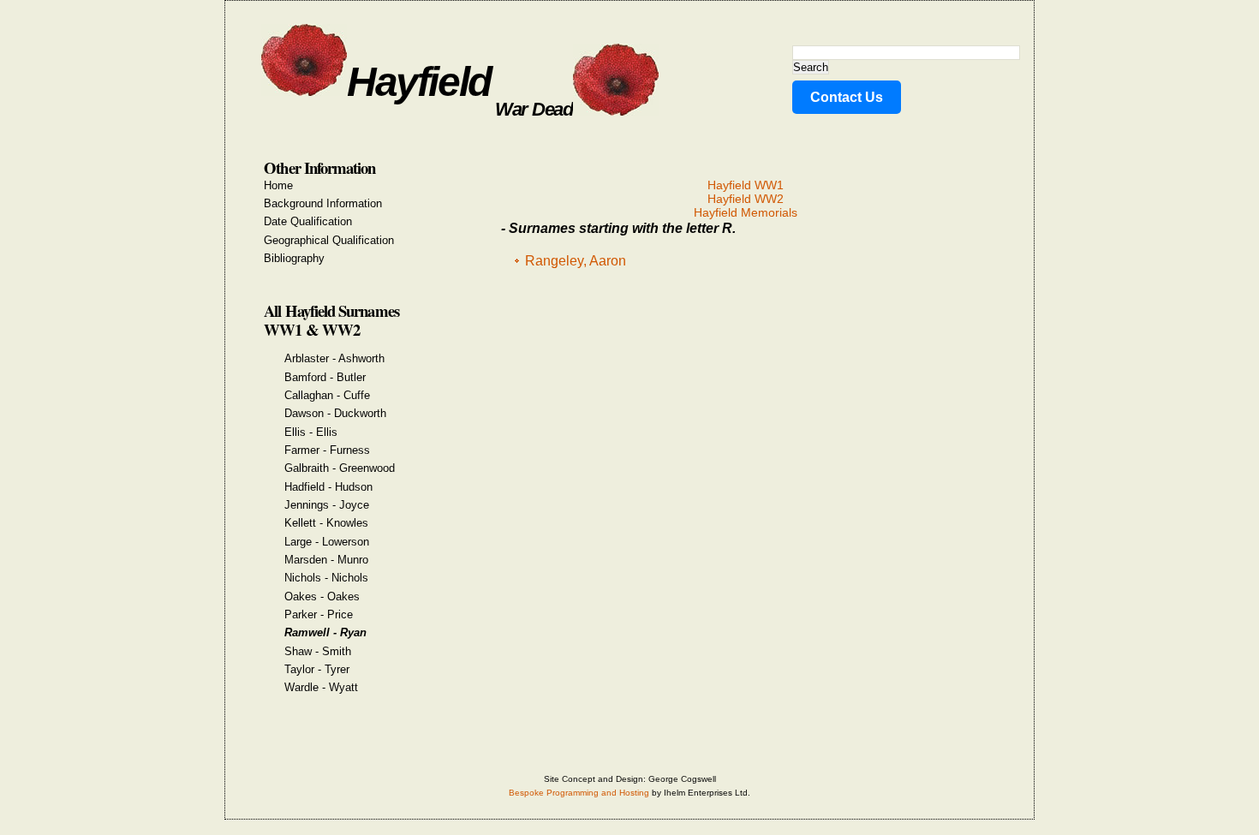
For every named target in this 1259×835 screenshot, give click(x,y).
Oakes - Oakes (322, 596)
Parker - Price (318, 614)
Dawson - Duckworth (335, 413)
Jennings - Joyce (326, 504)
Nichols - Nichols (326, 577)
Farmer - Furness (327, 450)
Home (278, 185)
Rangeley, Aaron (575, 260)
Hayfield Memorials (745, 212)
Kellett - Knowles (326, 522)
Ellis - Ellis (310, 432)
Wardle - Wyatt (321, 687)
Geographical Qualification (329, 240)
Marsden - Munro (326, 559)
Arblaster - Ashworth (334, 358)
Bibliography (294, 258)
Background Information (323, 203)
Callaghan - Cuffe (327, 395)
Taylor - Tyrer (316, 669)
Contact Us (846, 97)
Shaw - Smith (317, 651)
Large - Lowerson (326, 541)
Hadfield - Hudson (328, 486)
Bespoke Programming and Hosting (579, 792)
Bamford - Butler (325, 377)
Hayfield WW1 (745, 185)
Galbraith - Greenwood (339, 468)
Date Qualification (308, 221)
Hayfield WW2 (745, 199)
